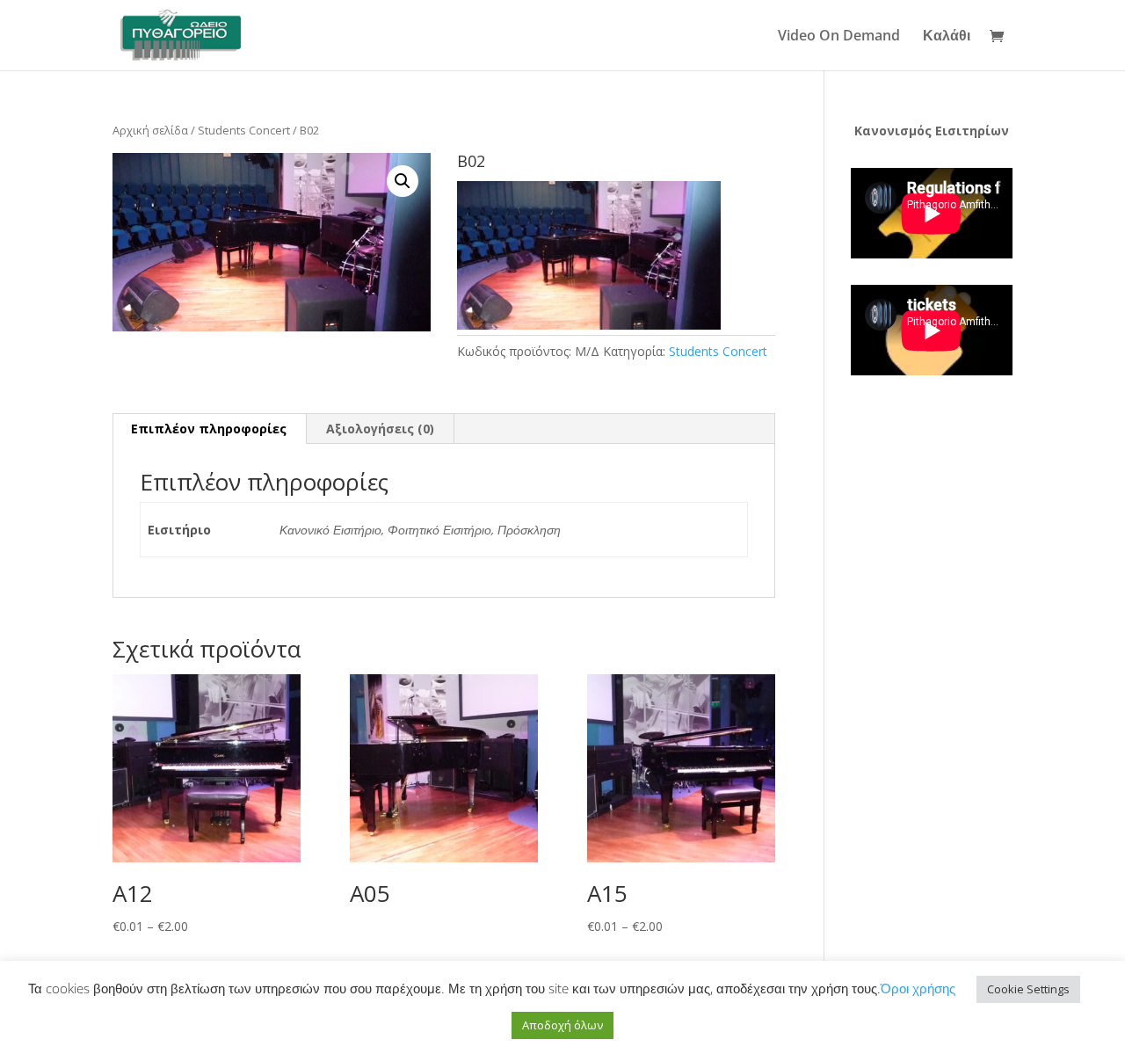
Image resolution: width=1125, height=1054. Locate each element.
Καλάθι (946, 37)
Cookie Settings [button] (1028, 989)
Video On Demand (839, 37)
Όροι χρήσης (918, 988)
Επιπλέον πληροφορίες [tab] (209, 428)
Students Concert (244, 130)
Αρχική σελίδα (150, 130)
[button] (402, 181)
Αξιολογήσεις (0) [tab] (380, 428)
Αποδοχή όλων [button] (562, 1025)
